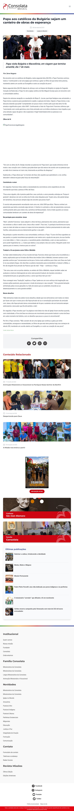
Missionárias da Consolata (12, 671)
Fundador (6, 648)
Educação (6, 725)
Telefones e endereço (10, 756)
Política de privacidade (33, 804)
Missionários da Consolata (12, 667)
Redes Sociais (8, 760)
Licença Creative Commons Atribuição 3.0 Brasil (32, 808)
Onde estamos (8, 655)
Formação (6, 737)
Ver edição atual (37, 491)
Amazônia (6, 702)
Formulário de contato (10, 752)
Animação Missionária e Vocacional (15, 679)
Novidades (30, 31)
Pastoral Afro (7, 706)
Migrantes (6, 721)
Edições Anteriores (9, 776)
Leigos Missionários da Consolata (14, 675)
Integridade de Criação (10, 733)
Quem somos (7, 640)
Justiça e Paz (7, 729)
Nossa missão (8, 644)
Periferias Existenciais (10, 717)
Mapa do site (43, 804)
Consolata (6, 651)
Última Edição (8, 772)
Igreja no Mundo (42, 31)
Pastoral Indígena (9, 710)
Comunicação (8, 741)
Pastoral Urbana (8, 713)
